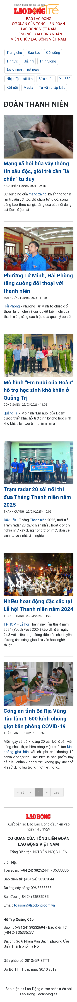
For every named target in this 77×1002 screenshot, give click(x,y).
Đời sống (53, 52)
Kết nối (12, 87)
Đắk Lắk (10, 520)
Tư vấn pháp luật (52, 87)
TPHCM (10, 624)
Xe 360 (64, 79)
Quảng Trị (11, 413)
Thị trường (47, 61)
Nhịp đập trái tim (19, 79)
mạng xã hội (38, 194)
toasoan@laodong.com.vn (34, 905)
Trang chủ (14, 52)
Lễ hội (24, 624)
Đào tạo (34, 52)
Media (28, 87)
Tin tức (12, 61)
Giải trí (29, 61)
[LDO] (38, 137)
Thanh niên (38, 520)
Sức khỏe (46, 79)
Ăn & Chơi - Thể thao (22, 70)
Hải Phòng (12, 306)
